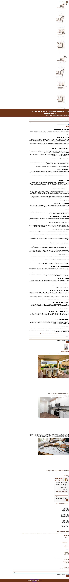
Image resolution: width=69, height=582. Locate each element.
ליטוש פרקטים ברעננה (59, 77)
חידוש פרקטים (63, 8)
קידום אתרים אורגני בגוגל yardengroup (34, 579)
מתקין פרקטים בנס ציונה (60, 36)
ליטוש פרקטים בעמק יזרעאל (65, 514)
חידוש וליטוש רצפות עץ (61, 54)
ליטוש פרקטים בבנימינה (59, 21)
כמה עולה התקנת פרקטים (60, 32)
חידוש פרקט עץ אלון (61, 10)
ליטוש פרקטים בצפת (66, 523)
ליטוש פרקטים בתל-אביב (59, 18)
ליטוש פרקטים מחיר (61, 13)
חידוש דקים (63, 4)
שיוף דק (63, 16)
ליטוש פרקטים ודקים (63, 64)
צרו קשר (64, 55)
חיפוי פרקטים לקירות (61, 31)
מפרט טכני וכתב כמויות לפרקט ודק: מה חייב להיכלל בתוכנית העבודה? (57, 470)
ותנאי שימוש (58, 124)
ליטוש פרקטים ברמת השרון (65, 520)
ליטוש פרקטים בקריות (60, 19)
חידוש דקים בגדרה (66, 562)
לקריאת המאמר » (66, 396)
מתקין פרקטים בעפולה (61, 91)
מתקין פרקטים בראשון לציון (60, 43)
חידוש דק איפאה (62, 5)
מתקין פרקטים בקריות (61, 41)
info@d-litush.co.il (34, 581)
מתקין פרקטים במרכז (61, 49)
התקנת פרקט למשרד (61, 29)
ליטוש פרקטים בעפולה (59, 22)
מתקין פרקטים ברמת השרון (60, 46)
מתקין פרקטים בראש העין (60, 42)
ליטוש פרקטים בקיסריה (59, 20)
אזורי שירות (62, 17)
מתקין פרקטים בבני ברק (60, 34)
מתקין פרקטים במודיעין (61, 35)
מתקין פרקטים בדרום (61, 48)
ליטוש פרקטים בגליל (66, 517)
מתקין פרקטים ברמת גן (61, 45)
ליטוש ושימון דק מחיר (61, 14)
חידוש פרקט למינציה (61, 9)
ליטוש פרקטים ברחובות (65, 521)
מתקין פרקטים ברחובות (61, 44)
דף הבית (68, 115)
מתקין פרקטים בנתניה (61, 37)
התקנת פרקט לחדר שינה (60, 27)
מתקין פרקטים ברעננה (61, 47)
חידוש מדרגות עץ (61, 104)
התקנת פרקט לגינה (61, 30)
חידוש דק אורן (62, 6)
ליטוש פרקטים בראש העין (65, 522)
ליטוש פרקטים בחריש (66, 505)
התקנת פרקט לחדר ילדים (60, 28)
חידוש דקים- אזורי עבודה (60, 7)
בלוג (64, 50)
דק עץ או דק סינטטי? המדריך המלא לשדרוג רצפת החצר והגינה (58, 393)
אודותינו (64, 3)
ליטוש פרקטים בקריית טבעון (65, 515)
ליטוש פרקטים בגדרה (66, 509)
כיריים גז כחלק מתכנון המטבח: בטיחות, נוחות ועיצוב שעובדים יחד (58, 432)
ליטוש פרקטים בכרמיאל (66, 561)
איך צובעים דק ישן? (66, 552)
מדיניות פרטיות (62, 124)
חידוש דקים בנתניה (66, 563)
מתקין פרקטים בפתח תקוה (60, 40)
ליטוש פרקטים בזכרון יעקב (59, 23)
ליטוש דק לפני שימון (61, 15)
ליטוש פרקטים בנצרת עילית (65, 525)
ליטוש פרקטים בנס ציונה (65, 526)
